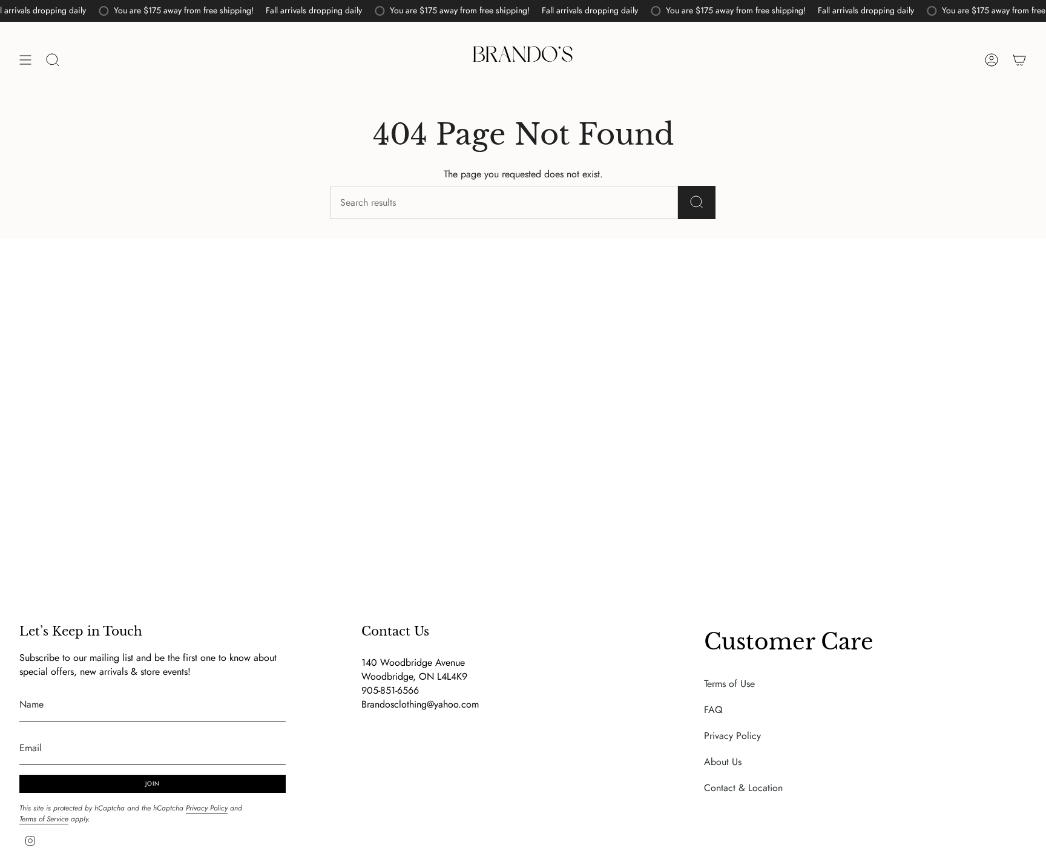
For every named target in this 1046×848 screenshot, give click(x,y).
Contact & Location (743, 788)
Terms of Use (729, 684)
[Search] (696, 202)
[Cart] (1019, 60)
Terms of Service (43, 818)
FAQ (713, 710)
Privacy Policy (207, 808)
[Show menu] (25, 60)
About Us (723, 762)
